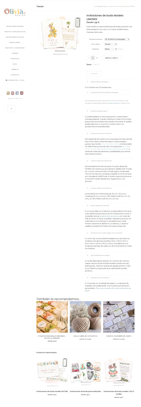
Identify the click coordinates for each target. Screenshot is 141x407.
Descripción (94, 73)
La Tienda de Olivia (100, 6)
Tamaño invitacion (95, 39)
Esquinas (95, 49)
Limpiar (120, 49)
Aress (20, 98)
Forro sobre (95, 44)
